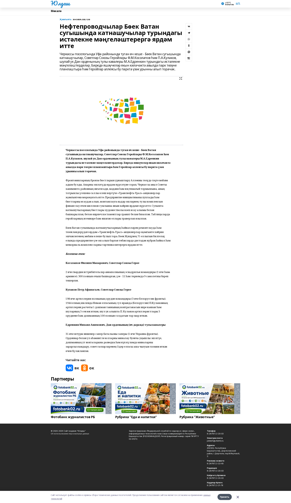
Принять (224, 496)
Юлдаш (60, 3)
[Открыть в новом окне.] (72, 367)
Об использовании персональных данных (70, 433)
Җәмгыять (66, 19)
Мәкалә (56, 11)
